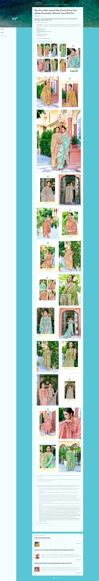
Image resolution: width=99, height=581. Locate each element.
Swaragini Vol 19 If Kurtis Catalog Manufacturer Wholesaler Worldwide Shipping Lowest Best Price (54, 550)
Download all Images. (45, 41)
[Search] (82, 3)
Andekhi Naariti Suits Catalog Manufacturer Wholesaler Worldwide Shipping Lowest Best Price (53, 563)
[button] (80, 10)
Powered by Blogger (58, 578)
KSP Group (38, 3)
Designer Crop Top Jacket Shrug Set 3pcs (42, 538)
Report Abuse (3, 36)
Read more (78, 543)
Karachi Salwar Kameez (44, 523)
